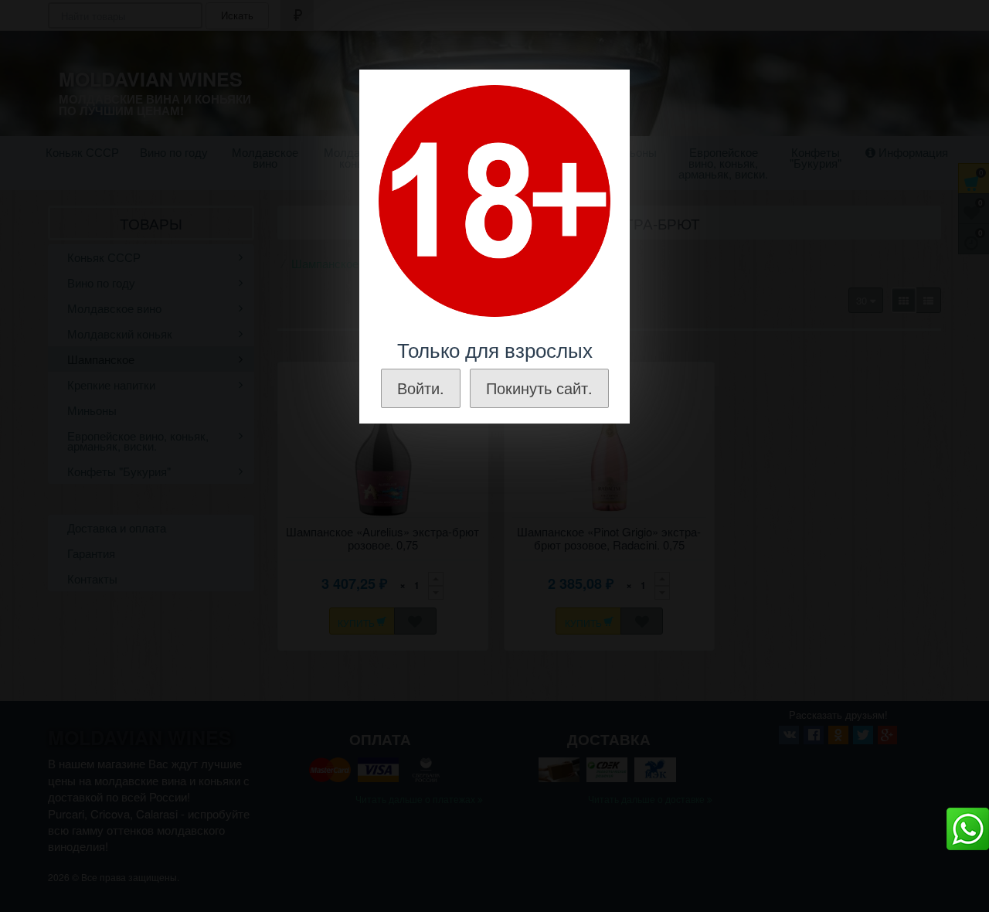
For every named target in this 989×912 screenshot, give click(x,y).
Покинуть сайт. (539, 387)
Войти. (420, 387)
